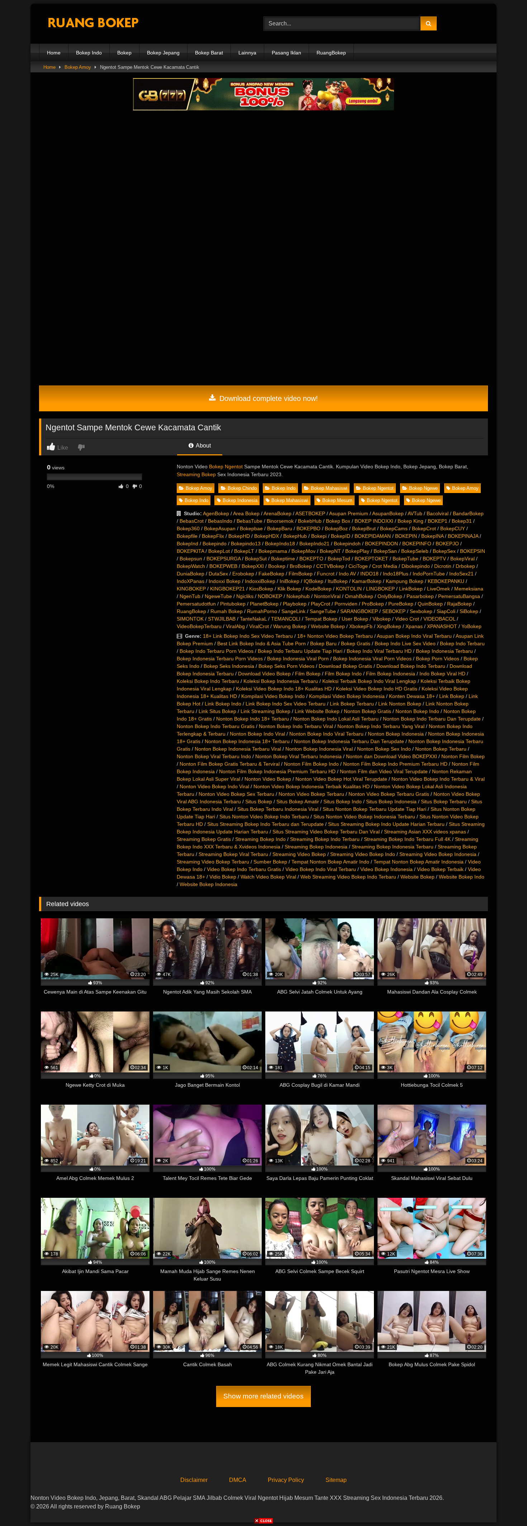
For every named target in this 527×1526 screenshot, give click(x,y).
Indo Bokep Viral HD (442, 673)
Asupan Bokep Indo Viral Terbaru (414, 636)
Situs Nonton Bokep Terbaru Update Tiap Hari (374, 809)
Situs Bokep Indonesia (391, 801)
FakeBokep (271, 574)
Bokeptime (283, 558)
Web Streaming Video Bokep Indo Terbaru (348, 877)
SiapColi (446, 611)
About (203, 446)
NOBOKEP (270, 596)
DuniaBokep (190, 574)
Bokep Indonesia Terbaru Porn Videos (220, 658)
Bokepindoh (347, 543)
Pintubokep (233, 604)
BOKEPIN (406, 536)
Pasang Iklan (286, 53)
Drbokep (465, 566)
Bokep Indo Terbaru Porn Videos (216, 651)
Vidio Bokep (222, 877)
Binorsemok (280, 521)
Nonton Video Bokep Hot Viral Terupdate (341, 779)
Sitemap (336, 1480)
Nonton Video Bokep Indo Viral (214, 786)
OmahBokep (359, 596)
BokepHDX (266, 536)
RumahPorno (262, 611)
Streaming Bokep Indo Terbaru (325, 839)
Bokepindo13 (246, 543)
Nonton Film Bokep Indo (311, 764)
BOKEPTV (434, 558)
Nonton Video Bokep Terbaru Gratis (388, 794)
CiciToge (358, 566)
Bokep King (410, 521)
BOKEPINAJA (463, 536)
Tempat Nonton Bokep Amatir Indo (330, 862)
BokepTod (339, 558)
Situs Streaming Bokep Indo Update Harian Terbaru (386, 824)
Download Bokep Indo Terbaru (410, 666)
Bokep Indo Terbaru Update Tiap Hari (300, 651)
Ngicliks (244, 596)
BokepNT (330, 551)
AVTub (415, 513)
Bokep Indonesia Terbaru (444, 651)
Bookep (276, 566)
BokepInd (187, 543)
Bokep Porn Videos (437, 658)
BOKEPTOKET (371, 558)
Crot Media (384, 566)
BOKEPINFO (416, 543)
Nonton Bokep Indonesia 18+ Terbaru (247, 741)
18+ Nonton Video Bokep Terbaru (335, 636)
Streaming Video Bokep (299, 854)
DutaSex (218, 574)
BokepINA (432, 536)
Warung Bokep (290, 626)
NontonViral (327, 596)
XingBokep (389, 626)
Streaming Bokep (196, 474)
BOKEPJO (447, 543)
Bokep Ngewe (423, 488)
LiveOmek (438, 589)
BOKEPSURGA (223, 558)
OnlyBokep (390, 596)
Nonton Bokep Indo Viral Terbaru (326, 734)
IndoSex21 (461, 574)
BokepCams (394, 528)
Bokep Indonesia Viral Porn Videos (372, 658)
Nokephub (298, 596)
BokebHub (310, 521)
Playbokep (295, 604)
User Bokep (355, 619)
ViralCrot (259, 626)
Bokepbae (251, 528)
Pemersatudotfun (196, 604)
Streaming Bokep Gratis (204, 839)
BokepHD (239, 536)
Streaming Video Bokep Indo (362, 854)
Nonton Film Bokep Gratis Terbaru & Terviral (230, 764)
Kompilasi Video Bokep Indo (273, 696)
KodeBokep (318, 589)
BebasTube (249, 521)
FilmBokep (301, 574)
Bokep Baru (323, 643)
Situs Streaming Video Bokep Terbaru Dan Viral (326, 831)
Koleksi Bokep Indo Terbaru (208, 681)
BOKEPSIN (472, 551)
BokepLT (244, 551)
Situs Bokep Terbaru (444, 801)
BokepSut (256, 558)
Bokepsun (191, 558)
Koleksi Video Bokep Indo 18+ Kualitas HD (284, 689)
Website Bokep (328, 626)
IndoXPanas (190, 581)
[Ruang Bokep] (93, 24)
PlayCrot (320, 604)
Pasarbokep (420, 596)
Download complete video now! (267, 398)
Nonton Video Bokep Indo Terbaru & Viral (438, 779)
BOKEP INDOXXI (374, 521)
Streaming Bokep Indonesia (316, 847)
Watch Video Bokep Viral (268, 877)
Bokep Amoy (78, 67)
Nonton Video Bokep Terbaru (311, 794)
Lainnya (247, 53)
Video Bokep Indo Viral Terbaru (320, 869)
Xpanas (414, 626)
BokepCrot (424, 528)
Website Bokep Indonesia (208, 884)
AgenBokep (216, 513)
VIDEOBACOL (439, 619)
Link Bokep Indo (223, 704)
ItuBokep (338, 581)
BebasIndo (220, 521)
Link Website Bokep (317, 711)
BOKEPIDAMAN (373, 536)
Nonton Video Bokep (267, 779)
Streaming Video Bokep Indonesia (437, 854)
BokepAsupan (220, 528)
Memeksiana (468, 589)
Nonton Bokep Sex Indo (384, 749)
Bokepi (319, 536)
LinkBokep (411, 589)
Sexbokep (421, 611)
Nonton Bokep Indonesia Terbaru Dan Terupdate (349, 741)
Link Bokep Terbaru (352, 704)
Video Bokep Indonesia (386, 869)
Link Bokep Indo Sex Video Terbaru (286, 704)
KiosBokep (261, 589)
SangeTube (323, 611)
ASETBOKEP (310, 513)
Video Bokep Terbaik (440, 869)
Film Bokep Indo (343, 673)
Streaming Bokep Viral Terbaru (233, 854)
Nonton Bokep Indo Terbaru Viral (296, 726)
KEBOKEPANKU (446, 581)
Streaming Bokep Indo (260, 839)
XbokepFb (360, 626)
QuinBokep (430, 604)
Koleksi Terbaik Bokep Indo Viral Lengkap (369, 681)
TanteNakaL (253, 619)
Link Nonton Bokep (399, 704)
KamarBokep (366, 581)
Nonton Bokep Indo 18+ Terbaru (252, 719)
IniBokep (289, 581)
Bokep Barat (209, 53)
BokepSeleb (414, 551)
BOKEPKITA (190, 551)
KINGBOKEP (191, 589)
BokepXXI (253, 566)
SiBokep (469, 611)
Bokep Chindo (242, 488)
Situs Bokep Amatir (297, 801)
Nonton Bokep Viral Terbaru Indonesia (298, 756)
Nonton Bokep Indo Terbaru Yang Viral (380, 726)
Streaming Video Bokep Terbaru (213, 862)
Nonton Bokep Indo (417, 711)
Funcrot (325, 574)
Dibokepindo (416, 566)
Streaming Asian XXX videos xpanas (425, 831)
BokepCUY (452, 528)
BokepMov (303, 551)
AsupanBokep (388, 513)
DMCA (237, 1480)
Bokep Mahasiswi (329, 488)
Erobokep (243, 574)
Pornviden (345, 604)
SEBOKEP (393, 611)
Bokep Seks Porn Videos (286, 666)
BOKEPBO (308, 528)
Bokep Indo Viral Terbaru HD (379, 651)
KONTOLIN (349, 589)
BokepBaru (279, 528)
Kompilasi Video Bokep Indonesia (347, 696)
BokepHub (295, 536)
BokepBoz (336, 528)
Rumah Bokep (226, 611)
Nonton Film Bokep (463, 756)
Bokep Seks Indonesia (229, 666)
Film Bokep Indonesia (390, 673)
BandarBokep (468, 513)
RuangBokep (331, 53)
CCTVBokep (330, 566)
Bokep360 (188, 528)
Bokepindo (215, 543)
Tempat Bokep (321, 619)
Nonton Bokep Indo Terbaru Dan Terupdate (432, 719)
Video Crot (407, 619)
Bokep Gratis (355, 643)
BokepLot (219, 551)
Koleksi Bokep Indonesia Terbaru (280, 681)
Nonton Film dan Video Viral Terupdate (384, 771)
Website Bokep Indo (461, 877)
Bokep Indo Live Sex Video (405, 643)
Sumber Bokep (270, 862)
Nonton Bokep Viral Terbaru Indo (214, 756)
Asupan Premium (348, 513)
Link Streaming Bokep (265, 711)
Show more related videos (263, 1396)
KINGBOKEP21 (227, 589)
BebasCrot (192, 521)
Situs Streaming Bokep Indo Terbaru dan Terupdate (265, 824)
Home (54, 53)
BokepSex (444, 551)
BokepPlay (357, 551)
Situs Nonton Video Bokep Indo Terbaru (264, 816)
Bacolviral (437, 513)
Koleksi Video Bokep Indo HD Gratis (376, 689)
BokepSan (385, 551)
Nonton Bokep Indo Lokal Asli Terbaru (336, 719)
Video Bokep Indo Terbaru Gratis (244, 869)
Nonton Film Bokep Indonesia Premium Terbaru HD (277, 771)
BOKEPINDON (381, 543)
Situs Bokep (258, 801)
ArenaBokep (277, 513)
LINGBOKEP (380, 589)
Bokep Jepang (163, 53)
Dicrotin (442, 566)
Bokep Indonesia (240, 500)
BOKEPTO (311, 558)
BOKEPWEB (223, 566)
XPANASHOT (442, 626)
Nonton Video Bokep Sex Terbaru (236, 794)
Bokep (124, 53)
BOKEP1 (437, 521)
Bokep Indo (89, 53)
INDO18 (369, 574)
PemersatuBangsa (459, 596)
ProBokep (373, 604)
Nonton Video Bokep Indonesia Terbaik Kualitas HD (311, 786)
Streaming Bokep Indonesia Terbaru (392, 847)
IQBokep (313, 581)
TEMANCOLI (285, 619)
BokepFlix (213, 536)
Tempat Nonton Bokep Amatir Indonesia (419, 862)
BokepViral (462, 558)
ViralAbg (235, 626)
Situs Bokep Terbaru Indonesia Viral (277, 809)
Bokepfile (187, 536)
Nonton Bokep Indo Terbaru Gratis (216, 726)
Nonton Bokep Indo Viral (257, 734)
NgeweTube (218, 596)
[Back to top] (505, 1505)
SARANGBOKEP (359, 611)
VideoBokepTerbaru (199, 626)
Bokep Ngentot (226, 466)
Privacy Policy (286, 1480)
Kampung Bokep (404, 581)
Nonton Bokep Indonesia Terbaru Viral (238, 749)
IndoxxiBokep (260, 581)
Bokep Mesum (337, 500)
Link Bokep (451, 696)
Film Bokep (308, 673)
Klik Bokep (289, 589)
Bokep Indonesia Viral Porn (298, 658)
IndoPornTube (429, 574)
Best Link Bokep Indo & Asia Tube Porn (261, 643)
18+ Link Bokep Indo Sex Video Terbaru (248, 636)
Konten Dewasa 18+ (412, 696)
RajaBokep (459, 604)
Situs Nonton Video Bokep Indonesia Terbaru (364, 816)
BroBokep (301, 566)
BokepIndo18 (280, 543)
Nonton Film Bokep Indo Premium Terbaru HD (395, 764)
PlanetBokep (264, 604)
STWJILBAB (222, 619)
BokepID (340, 536)
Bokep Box (338, 521)
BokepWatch (191, 566)
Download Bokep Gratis (345, 666)
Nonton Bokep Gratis (367, 711)
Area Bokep (246, 513)
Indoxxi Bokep (225, 581)
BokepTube (405, 558)
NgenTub (190, 596)
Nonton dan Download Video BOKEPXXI (391, 756)
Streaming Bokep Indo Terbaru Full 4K (407, 839)
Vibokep (381, 619)
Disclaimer (194, 1480)
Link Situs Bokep (217, 711)
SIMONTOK (190, 619)
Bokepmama (272, 551)
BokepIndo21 (314, 543)
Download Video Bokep (264, 673)
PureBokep (400, 604)
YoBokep (471, 626)
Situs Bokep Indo (342, 801)
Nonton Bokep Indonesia (396, 734)
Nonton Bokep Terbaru (440, 749)
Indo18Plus (395, 574)
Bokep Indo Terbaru (462, 643)
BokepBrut (364, 528)
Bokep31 (462, 521)
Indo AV (347, 574)
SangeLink (293, 611)
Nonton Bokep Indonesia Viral (319, 749)
